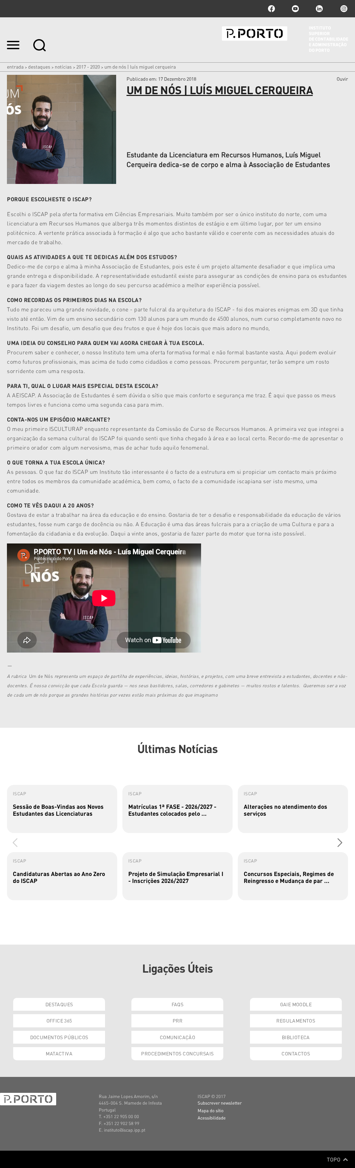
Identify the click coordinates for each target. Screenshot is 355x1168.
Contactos (296, 1053)
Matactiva (59, 1053)
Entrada (15, 66)
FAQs (178, 1004)
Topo (334, 1159)
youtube (295, 8)
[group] (62, 809)
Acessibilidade (212, 1118)
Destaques (39, 66)
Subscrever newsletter (220, 1103)
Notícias (63, 66)
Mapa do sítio (211, 1110)
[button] (340, 842)
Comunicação (178, 1037)
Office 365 (59, 1020)
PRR (177, 1020)
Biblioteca (296, 1037)
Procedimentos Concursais (177, 1053)
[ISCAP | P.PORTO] (285, 39)
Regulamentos (295, 1020)
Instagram (343, 8)
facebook (271, 8)
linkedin (319, 8)
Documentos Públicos (59, 1037)
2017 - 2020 (88, 66)
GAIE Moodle (296, 1004)
